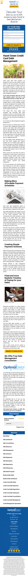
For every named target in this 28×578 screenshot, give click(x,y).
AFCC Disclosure (14, 541)
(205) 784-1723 (14, 4)
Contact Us (14, 543)
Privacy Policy (14, 536)
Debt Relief (6, 436)
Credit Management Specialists (12, 503)
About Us (14, 531)
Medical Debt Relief (8, 475)
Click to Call (14, 6)
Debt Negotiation (8, 464)
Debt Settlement (7, 439)
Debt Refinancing (8, 468)
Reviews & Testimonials (14, 533)
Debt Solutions (7, 454)
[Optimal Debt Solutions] (14, 510)
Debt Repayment (7, 457)
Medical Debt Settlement (10, 478)
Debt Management (8, 450)
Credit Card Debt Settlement (11, 493)
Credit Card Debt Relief (9, 482)
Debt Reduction (7, 446)
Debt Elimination (7, 461)
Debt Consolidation (8, 443)
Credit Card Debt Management (11, 500)
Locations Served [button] (14, 546)
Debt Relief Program (8, 471)
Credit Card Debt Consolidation (12, 496)
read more (8, 423)
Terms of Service (14, 538)
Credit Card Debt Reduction (11, 485)
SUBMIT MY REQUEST (13, 45)
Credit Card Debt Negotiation (11, 489)
